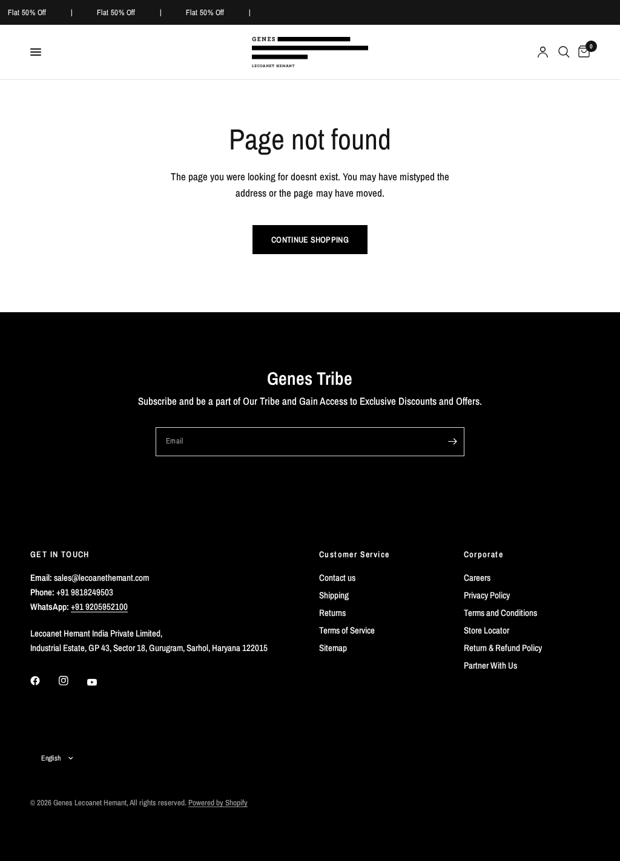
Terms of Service (347, 630)
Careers (477, 577)
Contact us (337, 577)
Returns (332, 612)
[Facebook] (43, 680)
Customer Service (354, 554)
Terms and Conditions (500, 612)
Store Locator (486, 630)
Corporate (484, 554)
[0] (582, 52)
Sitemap (333, 647)
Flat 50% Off (26, 12)
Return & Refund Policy (503, 647)
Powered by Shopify (218, 802)
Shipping (334, 595)
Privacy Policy (487, 595)
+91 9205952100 (99, 606)
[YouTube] (100, 682)
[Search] (564, 52)
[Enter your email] (452, 441)
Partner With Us (490, 665)
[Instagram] (72, 680)
